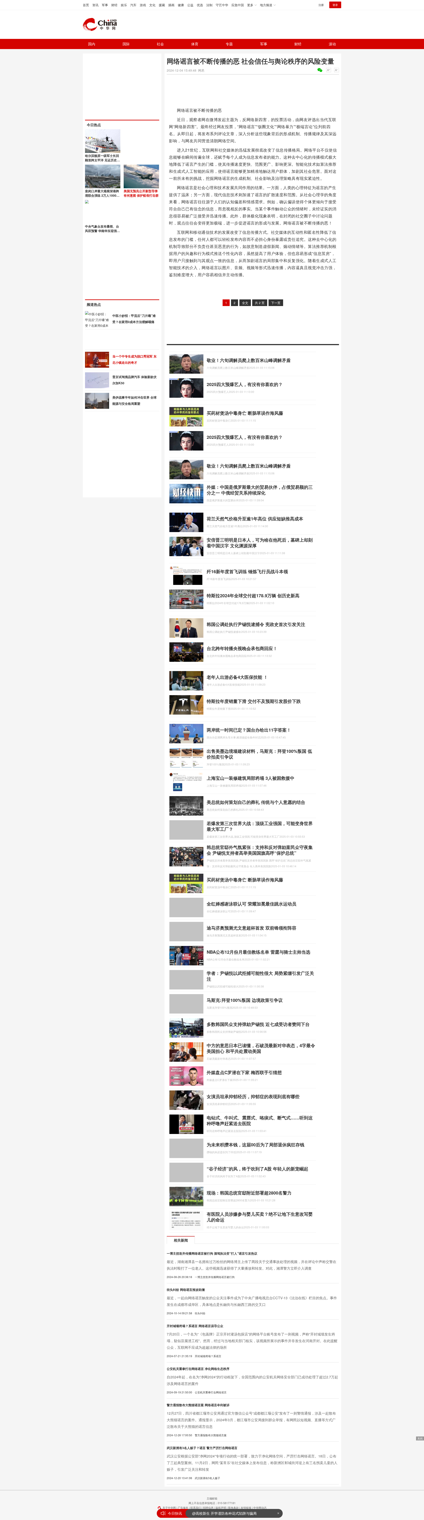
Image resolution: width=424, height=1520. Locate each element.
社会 (160, 43)
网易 (201, 70)
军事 (105, 5)
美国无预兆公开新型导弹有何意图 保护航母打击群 (141, 193)
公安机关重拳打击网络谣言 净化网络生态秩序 (198, 1368)
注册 (321, 5)
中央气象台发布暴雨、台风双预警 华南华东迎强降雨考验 (102, 230)
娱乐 (124, 5)
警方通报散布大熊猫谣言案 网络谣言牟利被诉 (198, 1405)
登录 (335, 5)
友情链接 (246, 1507)
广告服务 (183, 1507)
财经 (114, 5)
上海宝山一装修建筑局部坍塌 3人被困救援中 (250, 778)
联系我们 (195, 1507)
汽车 (133, 5)
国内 (91, 43)
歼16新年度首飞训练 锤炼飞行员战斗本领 (247, 571)
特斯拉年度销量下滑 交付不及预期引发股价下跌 (254, 701)
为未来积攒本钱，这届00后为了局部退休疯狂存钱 (255, 1144)
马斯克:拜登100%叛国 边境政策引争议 (245, 1000)
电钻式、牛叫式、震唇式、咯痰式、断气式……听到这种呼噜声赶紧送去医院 (260, 1120)
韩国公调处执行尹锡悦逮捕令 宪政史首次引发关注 (256, 624)
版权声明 (221, 1507)
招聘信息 (208, 1507)
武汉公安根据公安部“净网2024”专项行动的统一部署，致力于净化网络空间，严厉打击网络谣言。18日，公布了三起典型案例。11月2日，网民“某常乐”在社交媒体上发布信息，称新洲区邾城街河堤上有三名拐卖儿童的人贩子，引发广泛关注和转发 (252, 1462)
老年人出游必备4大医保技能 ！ (237, 677)
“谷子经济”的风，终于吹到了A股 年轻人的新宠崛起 (257, 1168)
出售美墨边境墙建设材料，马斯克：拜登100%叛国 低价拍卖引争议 (259, 754)
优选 (200, 5)
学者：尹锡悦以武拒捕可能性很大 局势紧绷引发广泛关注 (260, 976)
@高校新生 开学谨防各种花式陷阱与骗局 (224, 1513)
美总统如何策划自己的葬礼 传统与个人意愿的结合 (256, 802)
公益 (190, 5)
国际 (126, 43)
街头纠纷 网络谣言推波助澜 (186, 1289)
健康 (181, 5)
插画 (171, 5)
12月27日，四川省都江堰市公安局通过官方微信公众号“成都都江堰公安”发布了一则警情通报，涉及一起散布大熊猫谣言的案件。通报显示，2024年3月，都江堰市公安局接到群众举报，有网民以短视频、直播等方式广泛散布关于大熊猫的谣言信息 (251, 1420)
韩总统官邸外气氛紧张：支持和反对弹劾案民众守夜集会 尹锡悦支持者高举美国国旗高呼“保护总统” (260, 850)
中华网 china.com (101, 24)
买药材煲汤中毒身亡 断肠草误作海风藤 (245, 413)
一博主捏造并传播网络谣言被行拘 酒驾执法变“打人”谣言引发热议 (212, 1253)
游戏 (143, 5)
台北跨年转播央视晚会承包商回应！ (242, 648)
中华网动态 (260, 1507)
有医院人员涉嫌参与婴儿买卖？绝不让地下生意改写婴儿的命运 (260, 1217)
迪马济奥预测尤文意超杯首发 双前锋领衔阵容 (251, 928)
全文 (245, 303)
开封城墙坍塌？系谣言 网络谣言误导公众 (195, 1326)
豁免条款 (233, 1507)
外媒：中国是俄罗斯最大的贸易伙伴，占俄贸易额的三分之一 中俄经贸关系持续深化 (260, 490)
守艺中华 (222, 5)
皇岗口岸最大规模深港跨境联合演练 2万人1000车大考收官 (102, 195)
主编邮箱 (212, 1498)
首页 (86, 5)
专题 (229, 43)
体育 (194, 43)
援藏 (162, 5)
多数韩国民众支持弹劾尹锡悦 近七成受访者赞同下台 (258, 1024)
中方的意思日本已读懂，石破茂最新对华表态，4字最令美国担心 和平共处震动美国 (261, 1048)
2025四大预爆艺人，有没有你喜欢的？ (245, 384)
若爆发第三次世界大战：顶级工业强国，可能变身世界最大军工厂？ (260, 826)
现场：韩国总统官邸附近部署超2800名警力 (249, 1192)
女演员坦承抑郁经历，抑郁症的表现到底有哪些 (253, 1096)
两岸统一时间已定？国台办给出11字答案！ (249, 730)
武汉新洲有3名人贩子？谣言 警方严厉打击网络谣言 (202, 1448)
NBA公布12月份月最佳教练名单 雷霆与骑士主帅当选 (258, 952)
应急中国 (237, 5)
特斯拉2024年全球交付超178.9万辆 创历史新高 (253, 595)
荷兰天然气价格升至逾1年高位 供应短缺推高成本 (255, 518)
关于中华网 (169, 1507)
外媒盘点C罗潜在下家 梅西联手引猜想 (244, 1072)
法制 (209, 5)
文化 (152, 5)
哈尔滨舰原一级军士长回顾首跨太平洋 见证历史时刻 (102, 160)
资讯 (95, 5)
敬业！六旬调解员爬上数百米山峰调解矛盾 (249, 360)
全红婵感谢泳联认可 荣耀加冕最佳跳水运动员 (251, 903)
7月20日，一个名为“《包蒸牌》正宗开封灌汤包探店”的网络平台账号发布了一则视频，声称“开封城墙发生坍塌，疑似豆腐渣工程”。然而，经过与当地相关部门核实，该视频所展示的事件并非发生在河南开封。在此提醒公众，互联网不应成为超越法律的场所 (252, 1341)
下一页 (275, 303)
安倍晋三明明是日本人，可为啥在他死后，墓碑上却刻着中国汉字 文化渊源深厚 (260, 542)
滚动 (332, 43)
